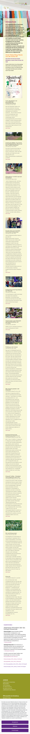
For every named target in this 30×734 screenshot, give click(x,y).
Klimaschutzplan (8, 642)
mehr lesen (8, 128)
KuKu (8, 104)
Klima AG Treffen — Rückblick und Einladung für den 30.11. (13, 477)
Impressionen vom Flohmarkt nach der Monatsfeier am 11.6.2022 (13, 322)
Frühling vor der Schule (12, 347)
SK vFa (8, 534)
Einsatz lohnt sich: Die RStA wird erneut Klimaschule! (13, 231)
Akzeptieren (15, 722)
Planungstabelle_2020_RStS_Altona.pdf (12, 661)
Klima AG (8, 576)
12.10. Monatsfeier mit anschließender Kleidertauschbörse (11, 102)
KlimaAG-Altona (10, 391)
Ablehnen (15, 726)
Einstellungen (15, 730)
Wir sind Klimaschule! (11, 533)
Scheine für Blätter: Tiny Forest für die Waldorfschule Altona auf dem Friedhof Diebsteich (14, 144)
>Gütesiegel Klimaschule (9, 650)
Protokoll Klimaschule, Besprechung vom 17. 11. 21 (13, 435)
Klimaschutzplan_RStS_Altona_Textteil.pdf (13, 659)
